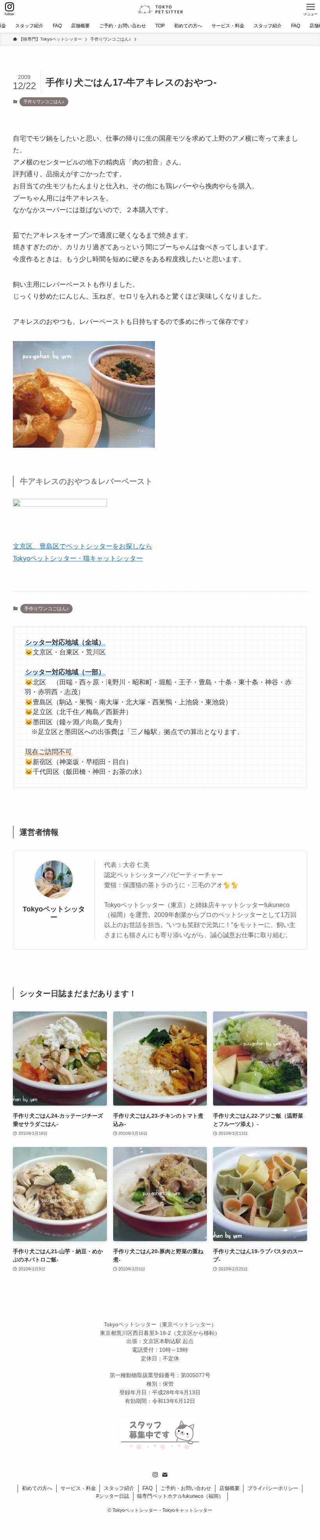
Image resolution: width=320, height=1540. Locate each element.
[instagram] (155, 1474)
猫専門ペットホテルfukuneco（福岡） (180, 1496)
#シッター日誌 (112, 1496)
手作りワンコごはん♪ (43, 101)
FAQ (147, 1488)
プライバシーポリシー (272, 1488)
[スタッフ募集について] (160, 1447)
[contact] (164, 1474)
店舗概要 (229, 1488)
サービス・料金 (78, 1488)
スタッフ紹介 (119, 1488)
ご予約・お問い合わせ (185, 1488)
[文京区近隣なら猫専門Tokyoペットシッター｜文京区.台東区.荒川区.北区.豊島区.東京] (160, 9)
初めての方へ (37, 1488)
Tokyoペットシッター (54, 913)
